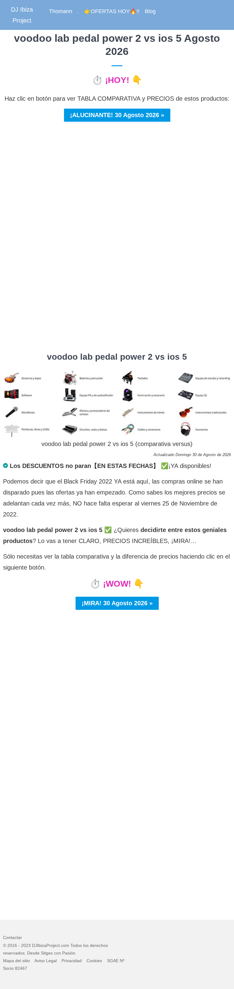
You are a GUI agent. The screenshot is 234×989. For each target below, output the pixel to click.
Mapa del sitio (16, 960)
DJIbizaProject (46, 945)
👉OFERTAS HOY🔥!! (112, 11)
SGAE (113, 960)
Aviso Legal (45, 960)
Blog (150, 11)
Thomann (60, 11)
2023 (26, 945)
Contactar (12, 937)
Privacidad (72, 960)
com (65, 945)
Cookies (94, 960)
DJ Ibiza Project (22, 15)
